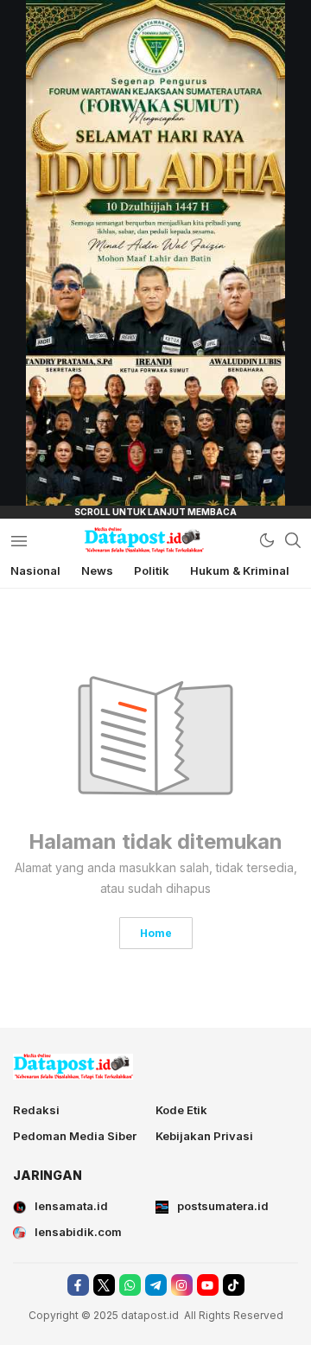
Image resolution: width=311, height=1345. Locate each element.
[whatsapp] (130, 1285)
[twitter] (104, 1285)
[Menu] (18, 540)
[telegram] (156, 1285)
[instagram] (182, 1285)
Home (156, 933)
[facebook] (78, 1285)
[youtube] (208, 1285)
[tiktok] (233, 1285)
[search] (293, 540)
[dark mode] (267, 540)
